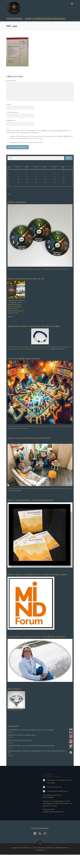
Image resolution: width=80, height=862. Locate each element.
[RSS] (40, 833)
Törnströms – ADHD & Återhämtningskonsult (36, 18)
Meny (72, 3)
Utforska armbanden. (57, 349)
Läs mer (10, 428)
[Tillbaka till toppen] (40, 843)
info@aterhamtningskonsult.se (57, 791)
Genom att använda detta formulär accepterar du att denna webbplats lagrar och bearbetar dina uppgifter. (41, 137)
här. (68, 269)
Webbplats (11, 120)
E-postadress (12, 112)
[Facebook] (35, 833)
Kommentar (11, 80)
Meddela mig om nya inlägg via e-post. (26, 142)
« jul (9, 194)
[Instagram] (45, 833)
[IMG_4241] (17, 52)
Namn (9, 104)
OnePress (58, 848)
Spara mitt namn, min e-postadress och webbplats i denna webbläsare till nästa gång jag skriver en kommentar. (38, 132)
